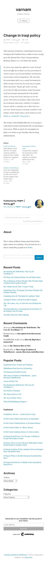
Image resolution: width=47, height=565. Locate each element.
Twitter (30, 247)
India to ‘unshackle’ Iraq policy (16, 116)
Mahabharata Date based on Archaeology (17, 368)
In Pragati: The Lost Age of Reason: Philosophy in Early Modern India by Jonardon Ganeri (23, 444)
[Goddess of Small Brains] (13, 175)
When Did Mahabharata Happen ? (15, 401)
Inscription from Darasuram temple (22, 334)
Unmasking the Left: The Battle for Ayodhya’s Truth (21, 296)
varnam (23, 9)
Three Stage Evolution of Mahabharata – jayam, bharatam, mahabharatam (23, 350)
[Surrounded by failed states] (31, 155)
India (26, 40)
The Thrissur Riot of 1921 (20, 345)
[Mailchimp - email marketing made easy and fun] (23, 536)
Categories (7, 494)
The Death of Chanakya (11, 390)
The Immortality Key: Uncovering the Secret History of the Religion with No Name (22, 310)
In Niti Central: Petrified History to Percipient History (21, 423)
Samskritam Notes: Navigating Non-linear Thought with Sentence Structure (22, 291)
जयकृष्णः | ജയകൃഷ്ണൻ (13, 40)
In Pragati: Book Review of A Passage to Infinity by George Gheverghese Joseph (21, 437)
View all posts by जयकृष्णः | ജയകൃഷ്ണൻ (17, 207)
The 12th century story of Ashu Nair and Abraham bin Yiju (22, 304)
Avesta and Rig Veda (10, 381)
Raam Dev (28, 557)
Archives (6, 477)
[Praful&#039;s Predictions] (13, 154)
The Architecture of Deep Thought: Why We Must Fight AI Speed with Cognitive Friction (23, 282)
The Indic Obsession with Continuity (16, 315)
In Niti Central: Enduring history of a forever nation (21, 432)
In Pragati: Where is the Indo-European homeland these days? (22, 457)
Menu (24, 21)
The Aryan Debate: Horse (12, 398)
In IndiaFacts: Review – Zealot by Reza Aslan (19, 414)
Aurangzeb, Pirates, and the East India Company (20, 299)
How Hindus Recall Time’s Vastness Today (18, 286)
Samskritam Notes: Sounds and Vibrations (18, 364)
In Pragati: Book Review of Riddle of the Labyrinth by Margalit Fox (22, 463)
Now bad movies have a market (17, 217)
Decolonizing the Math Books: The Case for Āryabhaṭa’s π (18, 272)
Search (39, 257)
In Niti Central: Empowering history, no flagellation (21, 419)
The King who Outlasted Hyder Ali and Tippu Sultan (21, 277)
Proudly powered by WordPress (15, 555)
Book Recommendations (32, 221)
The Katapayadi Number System (14, 372)
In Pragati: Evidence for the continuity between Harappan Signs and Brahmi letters (23, 450)
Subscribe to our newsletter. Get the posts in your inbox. (23, 520)
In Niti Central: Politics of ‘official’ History (18, 427)
